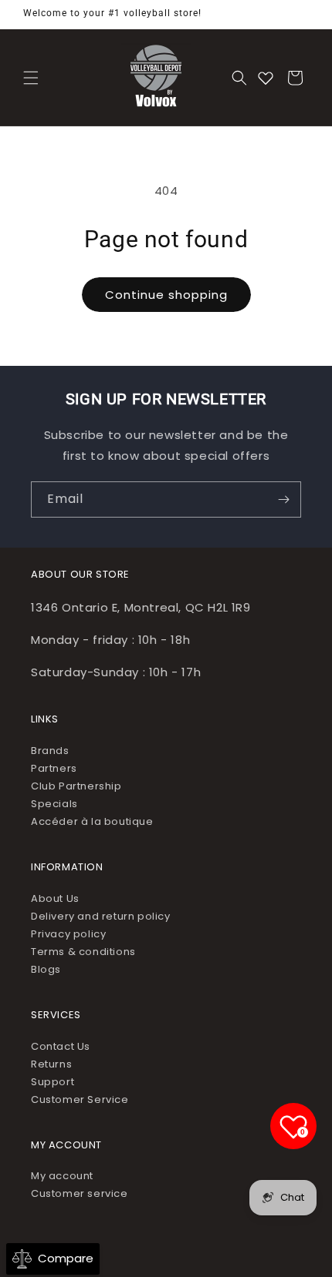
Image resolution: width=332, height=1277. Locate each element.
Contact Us (60, 1046)
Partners (54, 768)
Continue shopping (166, 295)
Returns (51, 1064)
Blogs (46, 969)
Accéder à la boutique (92, 821)
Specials (54, 803)
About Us (55, 898)
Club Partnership (76, 786)
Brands (50, 750)
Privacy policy (68, 934)
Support (52, 1081)
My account (62, 1175)
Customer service (79, 1193)
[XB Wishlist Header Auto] (265, 78)
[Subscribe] (283, 499)
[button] (31, 78)
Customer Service (80, 1099)
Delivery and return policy (101, 916)
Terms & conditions (83, 951)
